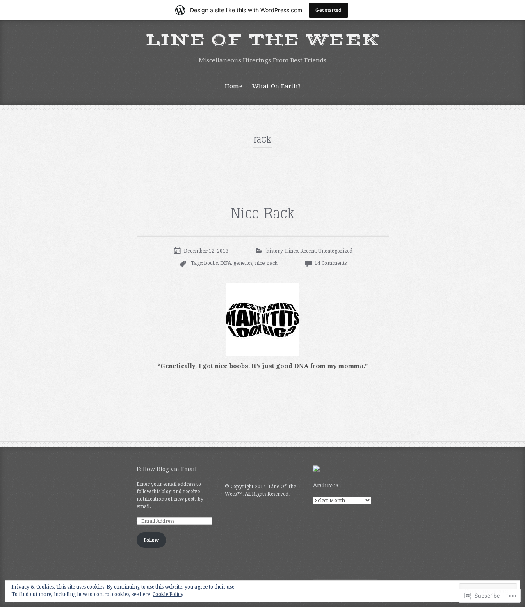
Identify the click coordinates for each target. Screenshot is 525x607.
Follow (151, 540)
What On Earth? (276, 86)
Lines (291, 251)
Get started (328, 10)
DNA (225, 263)
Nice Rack (262, 214)
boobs (211, 263)
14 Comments (331, 263)
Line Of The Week (263, 40)
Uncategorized (335, 251)
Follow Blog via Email (167, 469)
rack (272, 263)
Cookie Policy (168, 594)
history (275, 251)
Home (233, 86)
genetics (242, 263)
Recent (308, 251)
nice (260, 263)
